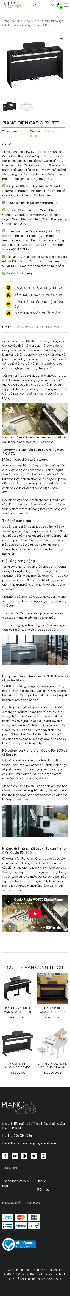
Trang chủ (8, 21)
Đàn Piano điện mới (29, 21)
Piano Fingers (31, 549)
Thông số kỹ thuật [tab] (28, 327)
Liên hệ (41, 1181)
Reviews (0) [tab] (54, 327)
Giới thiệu (43, 1189)
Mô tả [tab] (6, 327)
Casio (23, 131)
